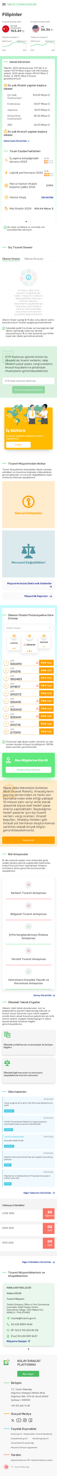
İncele (18, 444)
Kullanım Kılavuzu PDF (20, 1460)
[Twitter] (13, 1420)
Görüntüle (47, 197)
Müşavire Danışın (17, 1341)
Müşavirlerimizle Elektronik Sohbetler (29, 583)
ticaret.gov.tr (17, 1434)
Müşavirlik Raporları (36, 596)
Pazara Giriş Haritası (28, 769)
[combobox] (28, 627)
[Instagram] (25, 1420)
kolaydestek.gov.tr (19, 1438)
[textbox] (15, 628)
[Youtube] (20, 1420)
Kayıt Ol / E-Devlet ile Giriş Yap (21, 4)
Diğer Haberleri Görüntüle (38, 1193)
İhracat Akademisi (44, 1434)
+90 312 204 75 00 (20, 1405)
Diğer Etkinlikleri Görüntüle (37, 1262)
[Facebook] (31, 1420)
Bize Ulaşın (28, 1374)
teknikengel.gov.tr (40, 1438)
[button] (26, 221)
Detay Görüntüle (43, 995)
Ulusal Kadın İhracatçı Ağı (22, 1443)
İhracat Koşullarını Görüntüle (28, 390)
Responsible (29, 1434)
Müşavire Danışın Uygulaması (24, 1447)
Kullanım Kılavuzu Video (41, 1460)
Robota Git (28, 840)
